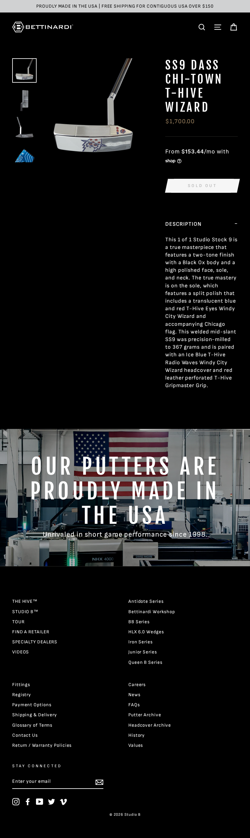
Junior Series (142, 652)
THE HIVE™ (25, 601)
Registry (21, 695)
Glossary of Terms (32, 725)
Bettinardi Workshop (151, 612)
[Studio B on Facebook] (27, 801)
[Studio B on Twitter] (51, 801)
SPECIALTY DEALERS (34, 642)
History (136, 735)
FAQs (134, 705)
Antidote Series (146, 601)
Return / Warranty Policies (42, 745)
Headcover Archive (149, 725)
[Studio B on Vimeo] (63, 801)
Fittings (21, 685)
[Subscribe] (99, 782)
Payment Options (32, 705)
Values (135, 745)
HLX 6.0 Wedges (146, 632)
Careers (137, 685)
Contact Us (25, 735)
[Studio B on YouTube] (39, 801)
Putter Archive (144, 715)
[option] (125, 6)
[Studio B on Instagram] (16, 801)
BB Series (139, 622)
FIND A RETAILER (30, 632)
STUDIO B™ (25, 612)
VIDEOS (20, 652)
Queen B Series (145, 662)
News (134, 695)
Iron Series (140, 642)
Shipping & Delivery (34, 715)
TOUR (18, 622)
